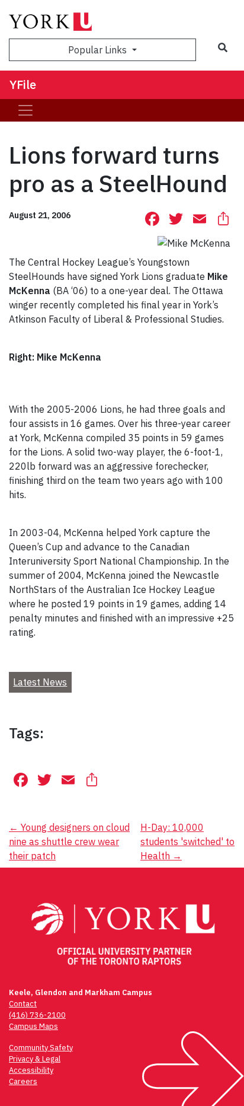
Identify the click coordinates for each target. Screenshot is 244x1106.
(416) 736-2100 (37, 1015)
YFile (22, 85)
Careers (23, 1081)
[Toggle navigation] (25, 110)
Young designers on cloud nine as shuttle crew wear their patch (69, 841)
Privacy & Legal (34, 1059)
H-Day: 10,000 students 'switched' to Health (187, 841)
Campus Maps (33, 1026)
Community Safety (41, 1048)
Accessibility (31, 1070)
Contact (23, 1004)
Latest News (40, 682)
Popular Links (98, 50)
